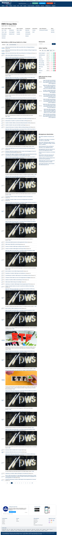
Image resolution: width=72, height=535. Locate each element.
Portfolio (52, 30)
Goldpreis (44, 529)
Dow (12, 0)
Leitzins (46, 530)
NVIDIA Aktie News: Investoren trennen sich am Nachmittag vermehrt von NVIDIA (47, 161)
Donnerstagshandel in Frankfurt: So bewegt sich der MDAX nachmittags (18, 118)
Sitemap (3, 523)
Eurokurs (8, 530)
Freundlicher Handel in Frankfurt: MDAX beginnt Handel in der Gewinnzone (19, 196)
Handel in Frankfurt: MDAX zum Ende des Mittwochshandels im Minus (18, 122)
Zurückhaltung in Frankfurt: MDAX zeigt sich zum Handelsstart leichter (18, 275)
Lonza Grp (41, 58)
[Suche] (30, 3)
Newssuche (42, 41)
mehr (40, 72)
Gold (35, 0)
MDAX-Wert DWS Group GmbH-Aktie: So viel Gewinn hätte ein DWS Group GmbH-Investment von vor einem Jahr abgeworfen (49, 106)
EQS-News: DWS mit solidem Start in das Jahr (13, 449)
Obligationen (48, 5)
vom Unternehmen (12, 44)
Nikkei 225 (33, 529)
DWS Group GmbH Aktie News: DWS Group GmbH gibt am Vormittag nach (18, 53)
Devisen (42, 5)
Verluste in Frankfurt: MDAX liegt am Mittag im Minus (15, 246)
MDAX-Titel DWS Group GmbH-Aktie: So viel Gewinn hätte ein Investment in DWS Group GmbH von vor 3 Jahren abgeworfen (20, 311)
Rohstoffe (38, 5)
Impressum (35, 519)
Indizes (10, 5)
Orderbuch (4, 35)
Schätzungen (27, 32)
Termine (33, 30)
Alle (7, 44)
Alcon (40, 68)
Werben (17, 521)
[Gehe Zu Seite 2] (30, 483)
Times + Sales (4, 32)
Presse (3, 522)
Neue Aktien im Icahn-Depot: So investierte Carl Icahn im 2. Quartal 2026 (46, 140)
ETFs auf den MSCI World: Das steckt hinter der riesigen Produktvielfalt (18, 370)
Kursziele (18, 34)
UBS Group (41, 66)
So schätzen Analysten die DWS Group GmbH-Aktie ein (15, 411)
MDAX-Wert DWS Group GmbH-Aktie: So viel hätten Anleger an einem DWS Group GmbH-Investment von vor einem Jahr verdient (20, 78)
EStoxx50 (29, 0)
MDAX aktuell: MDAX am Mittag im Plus (12, 55)
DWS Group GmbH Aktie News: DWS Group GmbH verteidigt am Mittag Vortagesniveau (21, 50)
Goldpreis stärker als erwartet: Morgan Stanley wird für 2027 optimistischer (47, 158)
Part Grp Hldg (41, 62)
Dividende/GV (27, 34)
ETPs (21, 5)
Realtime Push (11, 34)
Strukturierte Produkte (43, 30)
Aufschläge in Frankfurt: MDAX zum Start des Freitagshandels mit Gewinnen (19, 199)
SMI (2, 0)
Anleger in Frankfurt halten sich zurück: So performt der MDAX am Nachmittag (19, 286)
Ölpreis (43, 530)
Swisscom (40, 70)
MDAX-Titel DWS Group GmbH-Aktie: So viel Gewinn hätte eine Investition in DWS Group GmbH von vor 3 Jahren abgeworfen (20, 430)
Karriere (3, 521)
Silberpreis (12, 530)
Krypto (25, 5)
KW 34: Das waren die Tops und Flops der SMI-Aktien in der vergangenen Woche (46, 147)
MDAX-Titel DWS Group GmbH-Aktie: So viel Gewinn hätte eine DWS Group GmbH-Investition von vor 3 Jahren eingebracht (49, 82)
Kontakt (3, 519)
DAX (18, 0)
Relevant (3, 44)
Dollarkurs (4, 530)
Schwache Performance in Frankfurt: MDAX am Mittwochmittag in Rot (18, 127)
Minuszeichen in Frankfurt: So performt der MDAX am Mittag (16, 120)
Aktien (3, 5)
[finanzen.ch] (6, 2)
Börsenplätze (4, 34)
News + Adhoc (19, 30)
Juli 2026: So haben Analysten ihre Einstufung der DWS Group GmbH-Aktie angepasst (20, 97)
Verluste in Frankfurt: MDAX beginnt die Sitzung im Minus (15, 248)
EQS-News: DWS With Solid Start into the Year (13, 452)
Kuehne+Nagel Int (42, 53)
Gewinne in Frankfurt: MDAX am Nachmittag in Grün (14, 279)
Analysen (18, 32)
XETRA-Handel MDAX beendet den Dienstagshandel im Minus (16, 242)
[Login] (55, 3)
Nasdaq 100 (29, 529)
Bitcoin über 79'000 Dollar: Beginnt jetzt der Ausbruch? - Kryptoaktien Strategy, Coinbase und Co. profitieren (47, 143)
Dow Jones (24, 529)
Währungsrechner (38, 530)
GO (53, 43)
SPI (7, 0)
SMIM (12, 529)
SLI (9, 529)
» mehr (9, 75)
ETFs (18, 5)
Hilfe (17, 519)
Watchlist (52, 32)
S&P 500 (37, 529)
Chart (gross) (11, 30)
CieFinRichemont (42, 55)
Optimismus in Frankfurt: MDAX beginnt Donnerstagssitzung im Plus (17, 284)
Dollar (47, 0)
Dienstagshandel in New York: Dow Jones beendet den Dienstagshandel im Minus (47, 150)
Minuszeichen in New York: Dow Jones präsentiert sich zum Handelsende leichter (46, 155)
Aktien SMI (4, 529)
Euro (23, 0)
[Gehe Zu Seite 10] (32, 483)
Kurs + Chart (4, 30)
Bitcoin (41, 0)
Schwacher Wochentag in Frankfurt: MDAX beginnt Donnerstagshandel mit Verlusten (20, 479)
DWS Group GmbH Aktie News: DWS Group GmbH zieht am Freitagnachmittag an (19, 47)
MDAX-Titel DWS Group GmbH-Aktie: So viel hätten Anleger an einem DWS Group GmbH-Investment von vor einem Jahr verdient (20, 352)
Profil (33, 32)
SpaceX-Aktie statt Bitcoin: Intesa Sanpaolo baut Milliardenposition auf (46, 164)
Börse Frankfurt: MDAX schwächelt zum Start (13, 308)
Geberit (40, 56)
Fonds (14, 5)
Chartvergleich (11, 32)
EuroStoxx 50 (18, 529)
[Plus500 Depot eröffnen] (7, 3)
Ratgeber (54, 5)
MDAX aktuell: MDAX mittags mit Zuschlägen (13, 281)
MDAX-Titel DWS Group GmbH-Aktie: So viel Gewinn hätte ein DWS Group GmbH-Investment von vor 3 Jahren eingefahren (49, 101)
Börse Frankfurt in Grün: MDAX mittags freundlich (14, 271)
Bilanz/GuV (27, 30)
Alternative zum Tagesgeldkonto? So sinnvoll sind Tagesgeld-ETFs (17, 330)
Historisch (3, 37)
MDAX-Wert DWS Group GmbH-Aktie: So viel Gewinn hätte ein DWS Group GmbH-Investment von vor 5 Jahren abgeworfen (49, 96)
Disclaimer (35, 522)
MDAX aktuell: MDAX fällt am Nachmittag (12, 244)
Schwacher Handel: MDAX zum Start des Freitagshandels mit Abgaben (18, 277)
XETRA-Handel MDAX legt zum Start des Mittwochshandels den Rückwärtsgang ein (20, 148)
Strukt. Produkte (31, 5)
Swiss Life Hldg (41, 64)
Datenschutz (36, 521)
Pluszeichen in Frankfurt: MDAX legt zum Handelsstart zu (15, 273)
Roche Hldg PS (41, 60)
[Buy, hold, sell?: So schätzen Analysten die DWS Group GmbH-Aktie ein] (21, 419)
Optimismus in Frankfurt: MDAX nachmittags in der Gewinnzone (17, 473)
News (7, 5)
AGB (34, 523)
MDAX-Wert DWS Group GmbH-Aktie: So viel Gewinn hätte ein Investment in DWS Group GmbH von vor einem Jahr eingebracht (20, 251)
